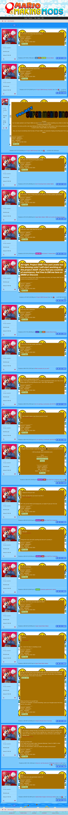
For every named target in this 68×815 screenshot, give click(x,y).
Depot (38, 18)
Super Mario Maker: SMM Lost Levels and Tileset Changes (50, 217)
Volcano (42, 461)
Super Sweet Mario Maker (42, 626)
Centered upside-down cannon (48, 589)
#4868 (64, 522)
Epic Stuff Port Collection (52, 479)
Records (34, 813)
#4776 (64, 300)
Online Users (23, 813)
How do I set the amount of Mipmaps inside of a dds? (49, 763)
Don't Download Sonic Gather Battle (44, 184)
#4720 (64, 218)
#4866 (64, 483)
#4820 (64, 404)
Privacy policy (55, 813)
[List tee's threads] (14, 59)
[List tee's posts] (3, 59)
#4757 (64, 253)
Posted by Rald (25, 640)
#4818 (64, 368)
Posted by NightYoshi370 (27, 417)
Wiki (43, 18)
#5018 (64, 800)
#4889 (64, 663)
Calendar (44, 813)
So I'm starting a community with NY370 (45, 404)
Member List (12, 813)
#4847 (64, 439)
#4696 (64, 58)
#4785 (64, 333)
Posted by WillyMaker (26, 497)
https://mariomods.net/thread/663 (48, 68)
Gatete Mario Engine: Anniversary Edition (46, 796)
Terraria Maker (50, 58)
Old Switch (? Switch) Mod (48, 253)
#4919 (64, 721)
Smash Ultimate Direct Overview (44, 720)
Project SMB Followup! (32, 150)
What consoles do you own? (42, 368)
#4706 (64, 92)
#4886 (64, 626)
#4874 (64, 591)
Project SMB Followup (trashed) (44, 89)
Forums (30, 18)
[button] (57, 58)
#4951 (64, 766)
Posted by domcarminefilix (27, 736)
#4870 (64, 558)
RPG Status (24, 43)
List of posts (11, 21)
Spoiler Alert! (25, 677)
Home (25, 18)
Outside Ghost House (51, 332)
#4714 (64, 184)
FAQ (35, 18)
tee (5, 21)
